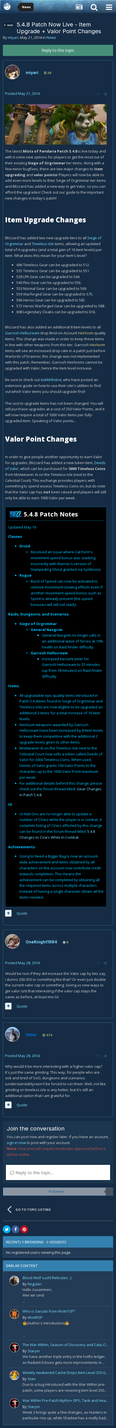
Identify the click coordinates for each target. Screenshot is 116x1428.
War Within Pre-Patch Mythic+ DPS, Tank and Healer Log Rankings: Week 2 (66, 1400)
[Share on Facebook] (15, 1229)
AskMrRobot (51, 379)
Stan (31, 1378)
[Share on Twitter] (7, 1229)
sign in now (16, 1142)
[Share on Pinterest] (24, 1229)
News (51, 37)
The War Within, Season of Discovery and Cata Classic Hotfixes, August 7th (66, 1344)
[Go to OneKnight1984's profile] (12, 941)
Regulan (35, 1283)
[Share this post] (105, 94)
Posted (22, 93)
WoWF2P (35, 1317)
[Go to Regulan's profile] (14, 1280)
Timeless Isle (43, 243)
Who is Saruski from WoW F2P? (49, 1311)
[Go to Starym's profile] (14, 1347)
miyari (13, 37)
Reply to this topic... (33, 1172)
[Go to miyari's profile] (12, 72)
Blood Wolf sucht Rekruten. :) (47, 1277)
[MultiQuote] (8, 913)
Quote (22, 913)
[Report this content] (98, 94)
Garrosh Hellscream (22, 332)
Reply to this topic (58, 50)
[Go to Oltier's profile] (12, 1034)
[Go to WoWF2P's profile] (14, 1314)
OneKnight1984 (41, 941)
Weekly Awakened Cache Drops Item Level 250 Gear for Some (66, 1372)
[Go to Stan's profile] (14, 1375)
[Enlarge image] (56, 124)
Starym (34, 1350)
